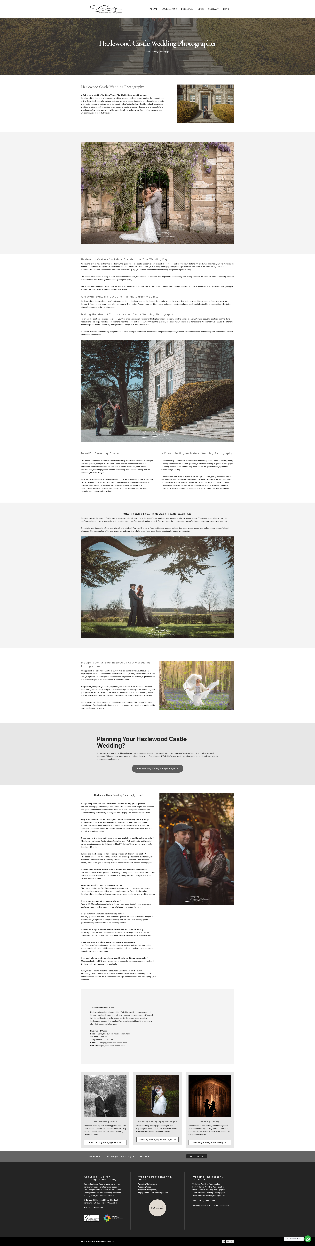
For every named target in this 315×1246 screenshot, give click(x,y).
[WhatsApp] (232, 1241)
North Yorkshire (139, 753)
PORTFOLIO (187, 8)
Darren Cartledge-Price (93, 1184)
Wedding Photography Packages (157, 1121)
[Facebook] (223, 1241)
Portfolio (87, 1207)
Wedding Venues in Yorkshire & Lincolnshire (210, 1205)
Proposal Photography (147, 1190)
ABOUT (153, 8)
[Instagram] (228, 1241)
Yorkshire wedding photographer (136, 319)
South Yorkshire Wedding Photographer (208, 1193)
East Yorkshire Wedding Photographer (208, 1187)
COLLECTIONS (169, 8)
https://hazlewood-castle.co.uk (112, 1045)
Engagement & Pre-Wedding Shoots (153, 1193)
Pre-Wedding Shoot (105, 1121)
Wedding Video (144, 1187)
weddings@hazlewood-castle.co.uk (112, 1042)
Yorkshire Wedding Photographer (206, 1184)
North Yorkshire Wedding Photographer (208, 1190)
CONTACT (213, 8)
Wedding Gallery (210, 1121)
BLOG (201, 8)
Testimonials (98, 1207)
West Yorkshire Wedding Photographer (208, 1195)
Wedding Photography (147, 1184)
